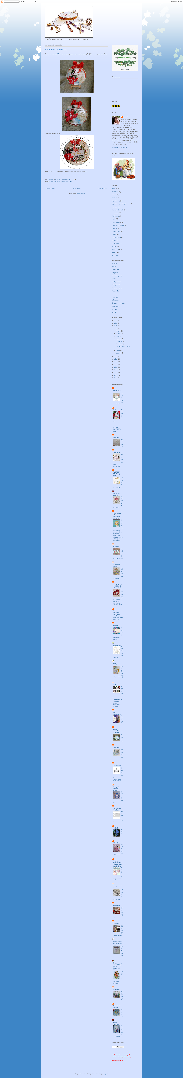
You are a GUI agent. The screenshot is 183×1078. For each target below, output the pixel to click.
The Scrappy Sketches (117, 809)
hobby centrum (116, 282)
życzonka (115, 255)
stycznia (119, 353)
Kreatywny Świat (117, 288)
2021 (116, 323)
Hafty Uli (115, 625)
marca (118, 350)
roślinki (114, 234)
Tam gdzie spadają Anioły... (116, 788)
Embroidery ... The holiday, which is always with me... (117, 966)
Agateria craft (117, 645)
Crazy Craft (115, 269)
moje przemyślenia (118, 225)
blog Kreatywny (118, 699)
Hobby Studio (116, 285)
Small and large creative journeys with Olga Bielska (117, 863)
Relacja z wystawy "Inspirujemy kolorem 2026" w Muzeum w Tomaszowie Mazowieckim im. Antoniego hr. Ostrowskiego (118, 530)
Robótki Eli (116, 989)
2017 (116, 359)
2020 (116, 326)
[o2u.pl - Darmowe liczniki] (116, 106)
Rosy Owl (116, 546)
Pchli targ (116, 437)
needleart (115, 297)
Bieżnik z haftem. (122, 443)
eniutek (125, 117)
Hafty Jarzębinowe (117, 664)
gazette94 (116, 923)
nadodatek (115, 294)
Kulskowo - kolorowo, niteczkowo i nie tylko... (117, 613)
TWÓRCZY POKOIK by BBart (116, 473)
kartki (70, 181)
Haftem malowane (116, 1023)
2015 (116, 364)
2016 (116, 362)
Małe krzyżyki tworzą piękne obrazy (117, 943)
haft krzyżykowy (117, 276)
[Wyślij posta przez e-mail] (75, 179)
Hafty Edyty (116, 905)
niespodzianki (116, 231)
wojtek (114, 312)
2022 (116, 320)
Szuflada (115, 828)
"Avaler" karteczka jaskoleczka (116, 730)
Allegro (114, 267)
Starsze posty (102, 188)
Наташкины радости (117, 1006)
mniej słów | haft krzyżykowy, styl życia (117, 515)
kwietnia (118, 339)
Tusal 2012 (115, 249)
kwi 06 (120, 341)
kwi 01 (120, 344)
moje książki (116, 222)
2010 (116, 378)
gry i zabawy (116, 201)
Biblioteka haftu (118, 410)
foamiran (114, 198)
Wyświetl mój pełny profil (119, 147)
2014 (116, 367)
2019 (116, 328)
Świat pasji (115, 306)
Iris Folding (115, 216)
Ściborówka (116, 843)
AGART (114, 263)
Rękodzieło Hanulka (116, 494)
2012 (116, 372)
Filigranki (115, 273)
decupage (115, 192)
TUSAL (114, 246)
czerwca (119, 333)
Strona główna (76, 188)
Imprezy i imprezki (117, 210)
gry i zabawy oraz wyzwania (59, 181)
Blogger (105, 1074)
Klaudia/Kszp (117, 452)
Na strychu (115, 291)
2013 (116, 370)
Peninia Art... (117, 747)
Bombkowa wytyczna (56, 49)
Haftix (114, 279)
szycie (114, 240)
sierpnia (118, 331)
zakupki (114, 252)
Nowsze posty (50, 188)
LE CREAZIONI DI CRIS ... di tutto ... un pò (117, 586)
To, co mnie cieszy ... (116, 565)
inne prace (115, 213)
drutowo (114, 195)
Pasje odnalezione (117, 713)
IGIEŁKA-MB (117, 765)
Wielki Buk (116, 428)
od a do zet (115, 300)
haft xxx (114, 207)
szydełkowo (115, 243)
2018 (116, 356)
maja (117, 336)
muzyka (114, 228)
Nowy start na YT (122, 719)
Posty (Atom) (80, 193)
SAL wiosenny (116, 237)
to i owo (114, 309)
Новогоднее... (122, 1013)
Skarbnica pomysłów (118, 303)
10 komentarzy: (67, 179)
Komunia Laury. (122, 738)
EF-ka (114, 684)
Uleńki (59, 54)
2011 (116, 375)
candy (114, 188)
